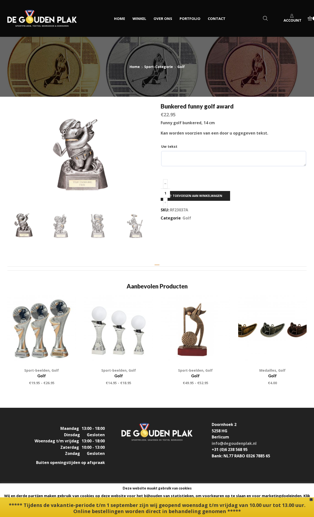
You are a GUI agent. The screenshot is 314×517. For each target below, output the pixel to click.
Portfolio (190, 18)
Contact (216, 18)
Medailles (267, 370)
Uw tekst (169, 146)
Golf (181, 66)
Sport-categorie (158, 66)
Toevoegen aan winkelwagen (197, 196)
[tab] (157, 263)
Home (119, 18)
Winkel (139, 18)
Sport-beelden (37, 370)
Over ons (163, 18)
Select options (220, 353)
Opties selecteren (66, 353)
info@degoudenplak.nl (234, 443)
